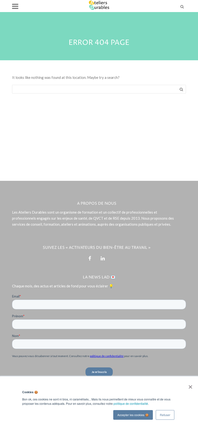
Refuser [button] (165, 415)
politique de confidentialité (130, 403)
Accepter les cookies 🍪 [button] (133, 415)
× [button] (189, 385)
